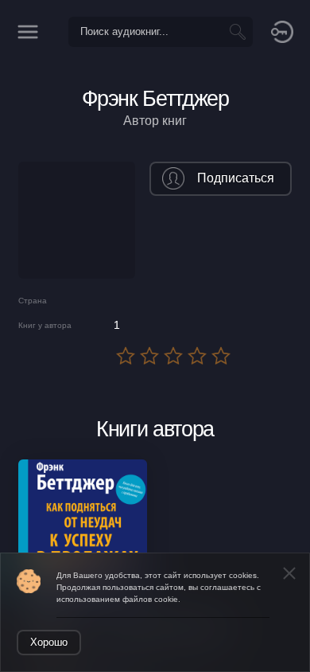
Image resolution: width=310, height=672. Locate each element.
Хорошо (49, 642)
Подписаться (235, 178)
